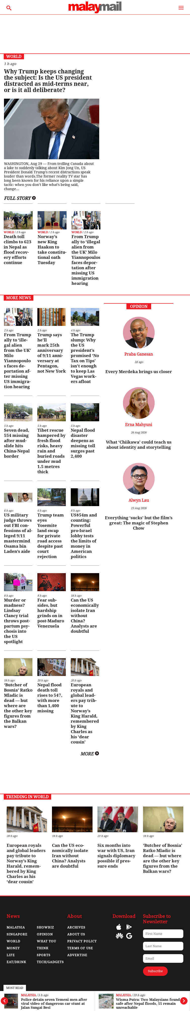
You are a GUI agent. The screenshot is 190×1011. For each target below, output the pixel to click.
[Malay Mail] (95, 12)
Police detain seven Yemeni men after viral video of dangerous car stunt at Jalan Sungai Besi (54, 1004)
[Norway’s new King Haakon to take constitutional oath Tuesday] (52, 220)
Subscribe (155, 971)
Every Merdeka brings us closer (138, 371)
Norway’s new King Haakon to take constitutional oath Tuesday (52, 249)
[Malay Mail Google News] (129, 939)
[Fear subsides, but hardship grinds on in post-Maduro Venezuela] (51, 582)
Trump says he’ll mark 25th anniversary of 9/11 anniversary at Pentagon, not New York (51, 353)
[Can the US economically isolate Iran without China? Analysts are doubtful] (85, 582)
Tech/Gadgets (50, 962)
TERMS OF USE (80, 948)
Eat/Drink (16, 962)
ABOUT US (76, 934)
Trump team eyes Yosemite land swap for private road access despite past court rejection (50, 536)
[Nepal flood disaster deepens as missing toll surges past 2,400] (85, 412)
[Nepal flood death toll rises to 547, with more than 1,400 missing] (51, 667)
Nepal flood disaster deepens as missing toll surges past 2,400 (83, 443)
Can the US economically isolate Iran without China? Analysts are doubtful (85, 616)
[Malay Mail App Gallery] (119, 939)
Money (13, 948)
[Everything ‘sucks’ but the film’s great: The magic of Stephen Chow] (138, 479)
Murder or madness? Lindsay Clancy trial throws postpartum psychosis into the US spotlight (17, 621)
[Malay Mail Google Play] (129, 930)
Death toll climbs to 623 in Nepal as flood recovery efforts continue (17, 249)
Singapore (17, 934)
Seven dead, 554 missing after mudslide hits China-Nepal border (17, 443)
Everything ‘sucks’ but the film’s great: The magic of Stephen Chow (138, 523)
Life (11, 955)
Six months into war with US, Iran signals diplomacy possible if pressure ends (116, 856)
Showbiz (45, 927)
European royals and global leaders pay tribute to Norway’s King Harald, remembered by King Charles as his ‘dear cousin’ (85, 713)
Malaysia (28, 995)
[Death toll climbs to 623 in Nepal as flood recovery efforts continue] (18, 220)
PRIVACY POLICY (82, 941)
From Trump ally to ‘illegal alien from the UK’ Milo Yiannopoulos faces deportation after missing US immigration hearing (85, 260)
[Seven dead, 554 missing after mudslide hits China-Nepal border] (18, 412)
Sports (43, 955)
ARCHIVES (76, 927)
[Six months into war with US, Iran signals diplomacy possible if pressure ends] (117, 819)
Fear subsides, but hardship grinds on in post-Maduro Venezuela (50, 613)
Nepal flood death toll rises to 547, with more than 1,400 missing (49, 697)
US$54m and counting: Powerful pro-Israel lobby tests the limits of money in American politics (84, 536)
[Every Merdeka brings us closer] (138, 333)
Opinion (45, 934)
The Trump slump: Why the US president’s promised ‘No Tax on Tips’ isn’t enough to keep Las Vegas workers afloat (85, 358)
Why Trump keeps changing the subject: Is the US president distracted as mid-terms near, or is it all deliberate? (48, 80)
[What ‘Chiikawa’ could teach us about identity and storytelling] (138, 403)
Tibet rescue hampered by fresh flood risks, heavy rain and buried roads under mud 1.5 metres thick (51, 451)
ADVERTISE (77, 955)
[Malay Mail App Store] (119, 930)
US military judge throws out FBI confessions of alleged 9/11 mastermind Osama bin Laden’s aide (18, 533)
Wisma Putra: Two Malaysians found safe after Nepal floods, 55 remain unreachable (148, 1004)
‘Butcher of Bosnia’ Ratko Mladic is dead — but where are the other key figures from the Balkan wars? (18, 705)
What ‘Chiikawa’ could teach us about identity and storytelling (138, 445)
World (9, 232)
